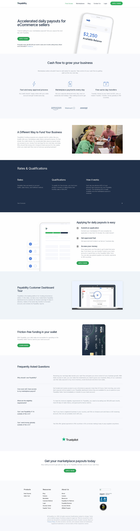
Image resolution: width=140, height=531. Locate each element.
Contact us (30, 46)
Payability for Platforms (68, 500)
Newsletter (46, 498)
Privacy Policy (51, 521)
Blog (89, 3)
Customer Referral (47, 500)
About (63, 493)
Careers (64, 496)
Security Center (47, 505)
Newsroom (64, 498)
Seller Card (27, 496)
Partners (45, 496)
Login (105, 3)
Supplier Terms (47, 508)
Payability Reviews (67, 503)
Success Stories (66, 505)
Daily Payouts (27, 493)
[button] (97, 139)
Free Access (69, 3)
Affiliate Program (66, 508)
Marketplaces (80, 3)
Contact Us (97, 3)
